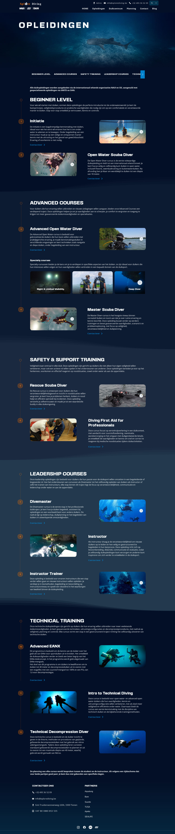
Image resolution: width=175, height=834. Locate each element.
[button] (99, 8)
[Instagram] (78, 827)
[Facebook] (84, 827)
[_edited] (90, 827)
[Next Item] (72, 164)
